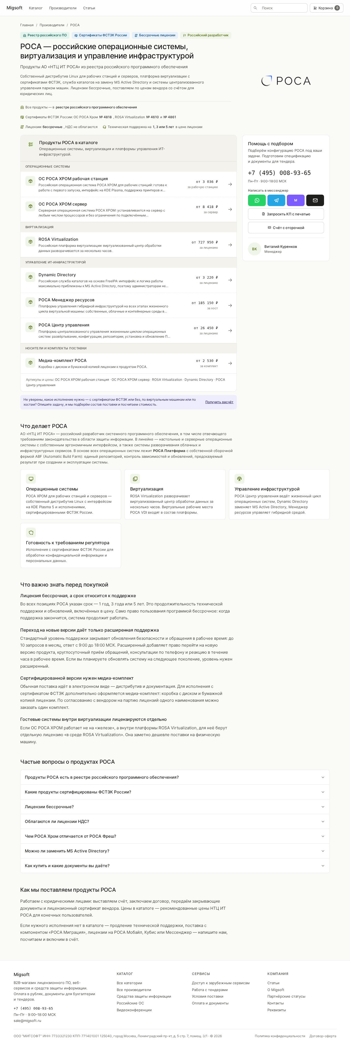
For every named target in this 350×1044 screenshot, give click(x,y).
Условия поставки (207, 996)
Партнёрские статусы (286, 996)
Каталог (36, 8)
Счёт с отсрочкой (288, 227)
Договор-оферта (323, 1036)
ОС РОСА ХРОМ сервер (131, 379)
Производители (63, 8)
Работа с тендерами (210, 990)
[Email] (315, 200)
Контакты (275, 1003)
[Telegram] (276, 200)
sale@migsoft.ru (27, 1020)
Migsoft (14, 7)
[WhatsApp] (257, 200)
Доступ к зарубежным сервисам (221, 983)
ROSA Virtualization (167, 379)
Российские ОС (130, 1003)
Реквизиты (276, 1010)
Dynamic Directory (199, 379)
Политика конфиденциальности (280, 1036)
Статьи (89, 8)
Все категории (129, 983)
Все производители (134, 990)
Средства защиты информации (144, 996)
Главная (27, 25)
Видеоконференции (134, 1010)
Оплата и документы (210, 1003)
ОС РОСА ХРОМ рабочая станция (82, 379)
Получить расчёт (219, 402)
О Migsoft (275, 990)
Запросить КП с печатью (288, 214)
